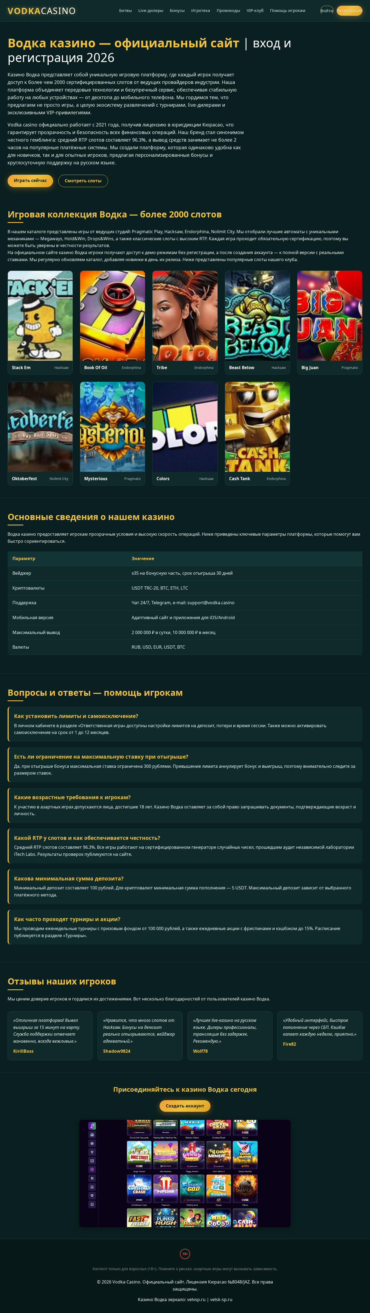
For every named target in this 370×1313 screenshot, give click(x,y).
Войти (327, 10)
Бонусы (177, 10)
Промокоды (228, 10)
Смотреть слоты (83, 181)
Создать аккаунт (185, 1106)
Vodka (42, 11)
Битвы (125, 10)
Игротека (200, 10)
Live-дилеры (150, 10)
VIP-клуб (255, 10)
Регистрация (349, 10)
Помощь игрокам (287, 10)
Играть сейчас (30, 180)
